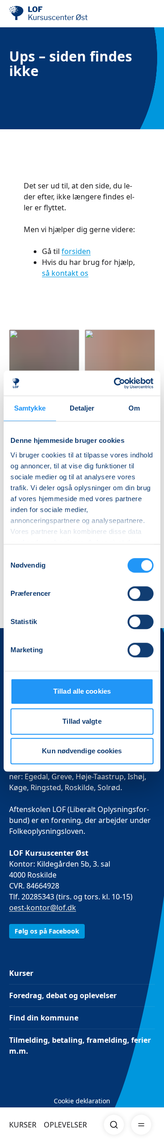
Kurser (21, 973)
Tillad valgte (81, 721)
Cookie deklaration (82, 1100)
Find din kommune (43, 1018)
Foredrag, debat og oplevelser (63, 995)
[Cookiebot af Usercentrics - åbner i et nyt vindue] (116, 383)
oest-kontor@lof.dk (42, 908)
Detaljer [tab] (82, 408)
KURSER (22, 1125)
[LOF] (55, 13)
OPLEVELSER (65, 1125)
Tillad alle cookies (82, 691)
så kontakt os (65, 273)
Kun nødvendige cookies (82, 751)
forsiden (76, 251)
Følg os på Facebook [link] (47, 931)
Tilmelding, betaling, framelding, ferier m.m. (80, 1045)
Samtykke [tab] (30, 408)
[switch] (141, 593)
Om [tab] (134, 408)
